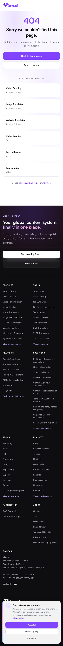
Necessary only (31, 631)
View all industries (42, 496)
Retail (35, 443)
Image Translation (11, 312)
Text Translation (40, 322)
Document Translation (13, 322)
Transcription (39, 312)
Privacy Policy (39, 537)
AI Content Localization (13, 380)
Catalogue (7, 480)
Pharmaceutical (40, 480)
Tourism (36, 454)
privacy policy (18, 618)
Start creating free (31, 254)
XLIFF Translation (41, 333)
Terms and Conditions (43, 532)
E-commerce (39, 490)
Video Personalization (12, 301)
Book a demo (31, 263)
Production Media (41, 469)
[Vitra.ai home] (11, 5)
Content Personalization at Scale (45, 392)
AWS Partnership (10, 511)
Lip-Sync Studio (40, 301)
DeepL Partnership (11, 516)
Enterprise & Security (12, 369)
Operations (8, 459)
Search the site (31, 65)
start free (46, 182)
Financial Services (41, 448)
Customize (31, 638)
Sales (5, 448)
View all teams (11, 496)
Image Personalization (12, 317)
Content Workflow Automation (41, 384)
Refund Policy (39, 526)
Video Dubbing (9, 291)
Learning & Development (14, 490)
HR (4, 454)
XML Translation (40, 328)
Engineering (8, 469)
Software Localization (42, 377)
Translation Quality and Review (43, 400)
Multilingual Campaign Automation (43, 360)
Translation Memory (12, 364)
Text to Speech (39, 291)
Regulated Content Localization (41, 416)
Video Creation (9, 296)
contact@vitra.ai (10, 584)
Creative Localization (42, 367)
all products (24, 182)
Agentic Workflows (11, 359)
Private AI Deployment (13, 374)
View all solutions (42, 428)
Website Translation (11, 328)
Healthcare (38, 459)
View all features (12, 344)
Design (6, 464)
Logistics (37, 474)
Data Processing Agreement (45, 542)
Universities (38, 485)
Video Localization (41, 372)
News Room (38, 521)
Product (6, 485)
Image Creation (10, 307)
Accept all (32, 625)
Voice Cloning (39, 296)
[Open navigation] (57, 5)
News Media (38, 464)
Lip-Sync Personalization (44, 307)
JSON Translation (41, 338)
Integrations (8, 385)
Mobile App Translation (13, 333)
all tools (35, 182)
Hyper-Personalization (13, 338)
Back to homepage (31, 56)
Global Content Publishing (45, 422)
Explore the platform (13, 396)
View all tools (40, 344)
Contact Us (38, 511)
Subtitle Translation (41, 317)
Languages (8, 390)
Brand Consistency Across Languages (45, 408)
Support (6, 474)
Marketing (7, 443)
